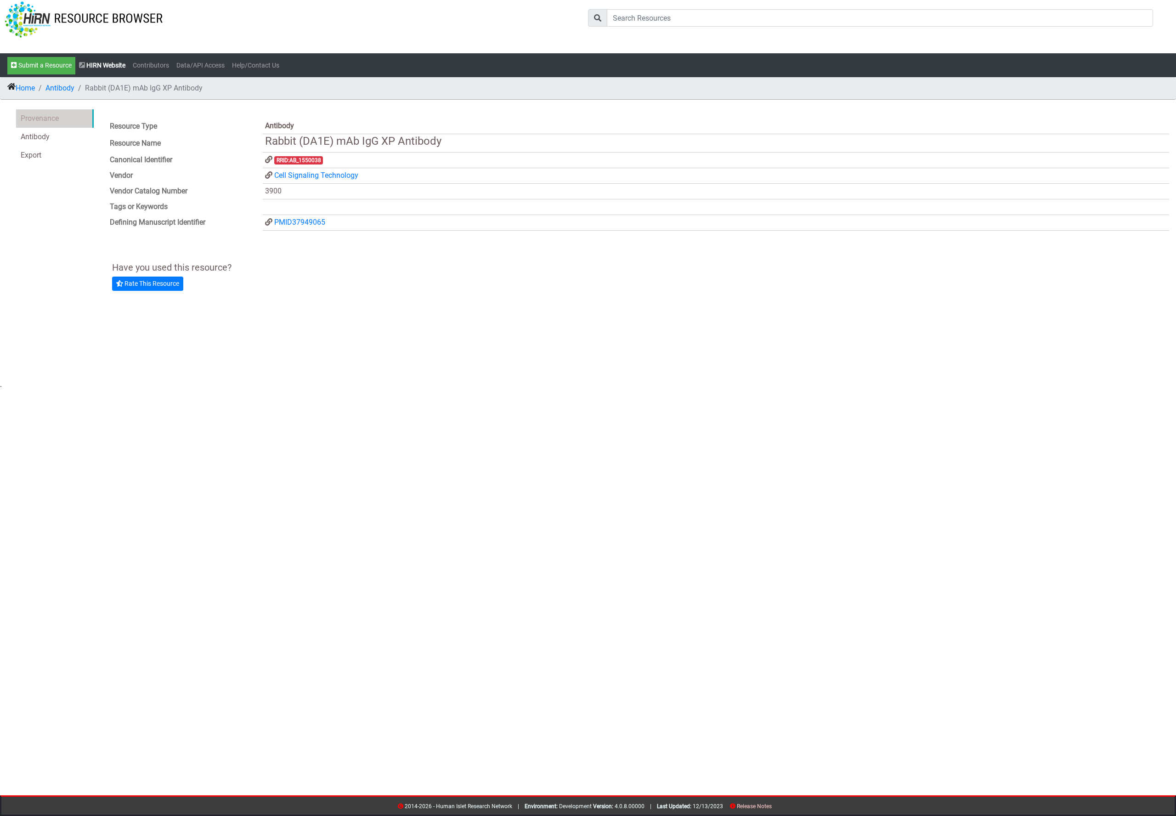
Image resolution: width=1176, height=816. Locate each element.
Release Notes (754, 806)
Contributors (151, 65)
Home (25, 88)
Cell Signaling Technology (316, 175)
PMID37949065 (299, 222)
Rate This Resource (151, 283)
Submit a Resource (44, 65)
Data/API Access (200, 65)
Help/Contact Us (255, 65)
